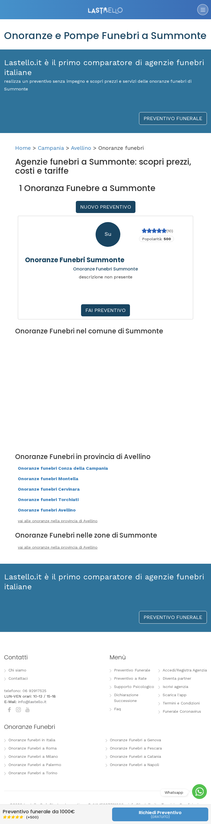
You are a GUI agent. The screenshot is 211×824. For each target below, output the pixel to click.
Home (23, 148)
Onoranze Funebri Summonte (74, 259)
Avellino (81, 148)
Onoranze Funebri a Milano (33, 756)
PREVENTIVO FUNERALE (173, 118)
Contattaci (18, 678)
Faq (117, 709)
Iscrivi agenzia (175, 686)
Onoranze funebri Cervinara (49, 489)
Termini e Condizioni (181, 703)
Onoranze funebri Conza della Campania (63, 468)
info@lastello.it (32, 701)
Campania (51, 148)
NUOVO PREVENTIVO (105, 207)
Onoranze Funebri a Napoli (134, 764)
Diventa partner (177, 678)
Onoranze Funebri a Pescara (136, 748)
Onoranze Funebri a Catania (135, 756)
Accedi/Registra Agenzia (185, 670)
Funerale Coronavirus (182, 711)
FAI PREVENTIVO (105, 310)
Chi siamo (17, 670)
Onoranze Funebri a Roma (33, 748)
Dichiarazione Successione (126, 698)
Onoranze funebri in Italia (32, 740)
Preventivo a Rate (130, 678)
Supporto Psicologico (134, 686)
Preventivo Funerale (132, 670)
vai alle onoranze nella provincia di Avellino (58, 521)
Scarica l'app (175, 695)
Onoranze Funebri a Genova (135, 740)
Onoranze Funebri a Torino (33, 773)
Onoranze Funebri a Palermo (35, 764)
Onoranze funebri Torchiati (48, 499)
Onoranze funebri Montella (48, 478)
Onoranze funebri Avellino (47, 510)
